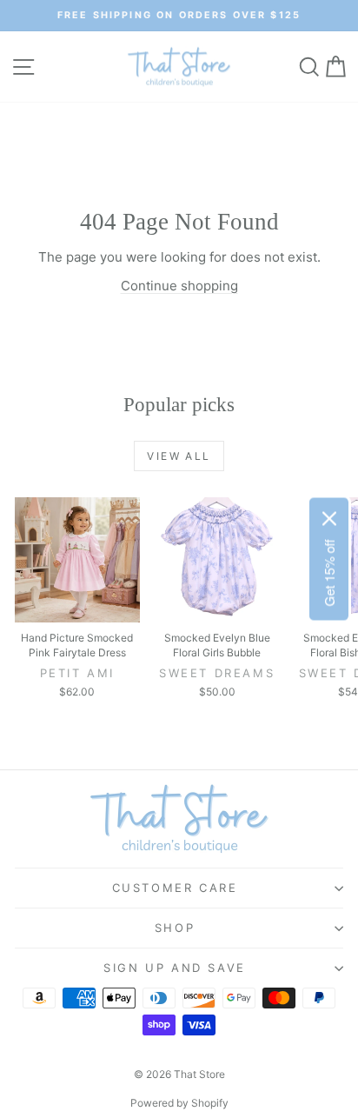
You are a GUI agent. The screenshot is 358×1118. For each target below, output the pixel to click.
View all (178, 456)
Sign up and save (174, 968)
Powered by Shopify (179, 1102)
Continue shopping (179, 285)
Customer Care (175, 888)
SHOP (175, 928)
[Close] (329, 519)
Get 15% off (329, 573)
